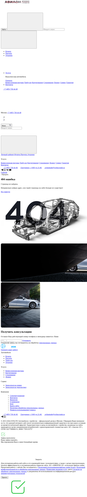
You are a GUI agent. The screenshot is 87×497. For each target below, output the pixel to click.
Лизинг (57, 83)
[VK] (7, 170)
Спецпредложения (17, 396)
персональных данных (48, 343)
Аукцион (8, 55)
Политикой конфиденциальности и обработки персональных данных (43, 468)
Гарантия (69, 83)
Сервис (63, 83)
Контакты (9, 85)
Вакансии (14, 400)
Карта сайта (14, 406)
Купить (8, 51)
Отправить (26, 340)
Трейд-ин (27, 83)
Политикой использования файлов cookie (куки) (57, 467)
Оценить (8, 80)
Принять (4, 477)
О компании (14, 402)
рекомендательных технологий (13, 473)
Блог (12, 404)
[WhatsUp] (5, 170)
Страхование (48, 83)
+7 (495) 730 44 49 (14, 113)
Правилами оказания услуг (56, 469)
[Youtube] (10, 170)
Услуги (8, 73)
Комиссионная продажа (14, 83)
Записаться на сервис (13, 385)
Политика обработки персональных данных (27, 408)
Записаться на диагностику (16, 387)
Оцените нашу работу (9, 350)
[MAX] (7, 417)
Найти (4, 29)
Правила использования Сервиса (23, 410)
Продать (8, 53)
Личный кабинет (7, 155)
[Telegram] (2, 170)
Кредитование (37, 83)
